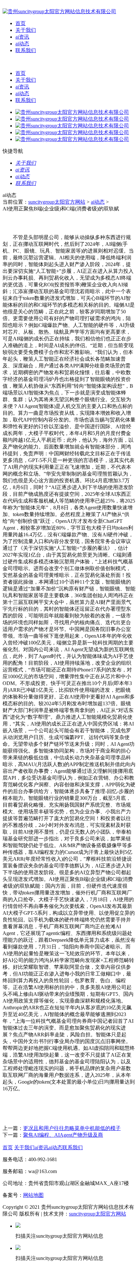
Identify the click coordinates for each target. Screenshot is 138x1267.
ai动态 (22, 43)
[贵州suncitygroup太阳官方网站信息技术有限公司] (59, 11)
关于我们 (25, 30)
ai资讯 (22, 37)
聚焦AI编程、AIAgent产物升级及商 (63, 1135)
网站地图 (33, 1195)
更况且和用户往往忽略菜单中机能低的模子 (72, 1128)
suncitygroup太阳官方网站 (56, 202)
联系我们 (25, 50)
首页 (20, 23)
